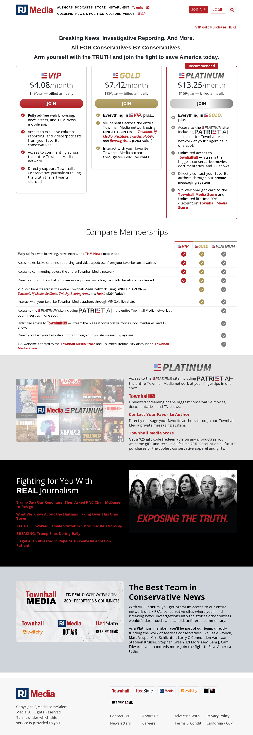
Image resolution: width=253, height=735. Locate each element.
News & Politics (89, 14)
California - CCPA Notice (222, 723)
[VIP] (141, 13)
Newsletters (120, 723)
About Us (150, 715)
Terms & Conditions (190, 723)
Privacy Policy (218, 715)
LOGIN (218, 9)
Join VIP (199, 9)
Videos (129, 14)
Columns (65, 14)
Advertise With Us (190, 715)
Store (100, 7)
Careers (148, 723)
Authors (65, 7)
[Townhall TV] (142, 7)
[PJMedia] (34, 9)
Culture (113, 14)
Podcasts (84, 7)
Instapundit (119, 7)
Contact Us (119, 715)
